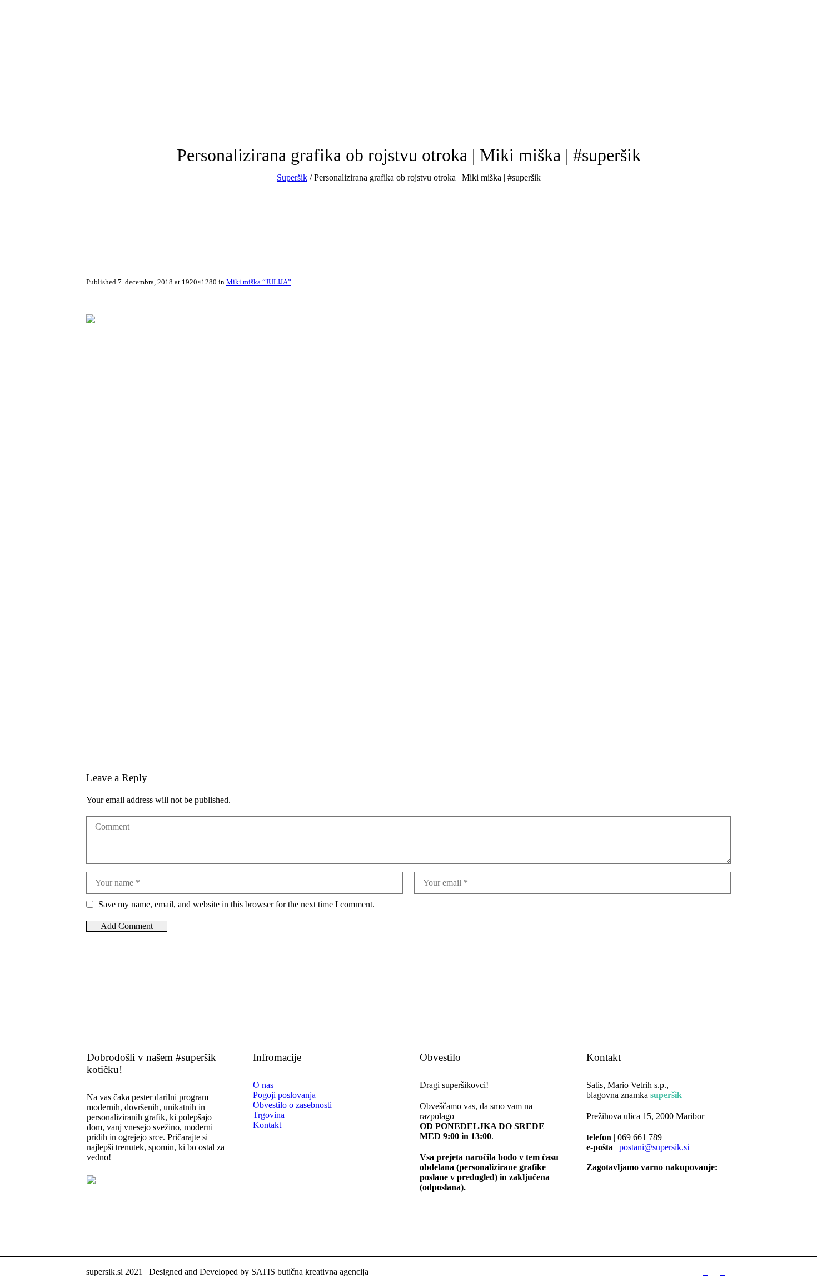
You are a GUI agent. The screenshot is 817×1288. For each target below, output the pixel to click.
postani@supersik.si (654, 1147)
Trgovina (269, 1115)
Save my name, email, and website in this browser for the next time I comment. (236, 904)
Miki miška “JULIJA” (258, 282)
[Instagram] (43, 100)
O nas (263, 1085)
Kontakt (267, 1125)
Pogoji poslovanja (284, 1095)
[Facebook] (27, 100)
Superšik (292, 177)
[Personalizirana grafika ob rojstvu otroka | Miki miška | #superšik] (408, 529)
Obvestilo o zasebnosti (292, 1105)
